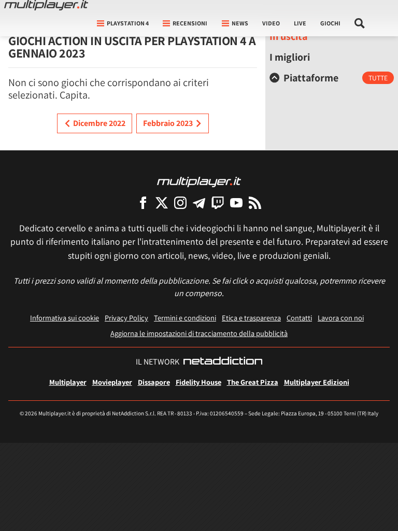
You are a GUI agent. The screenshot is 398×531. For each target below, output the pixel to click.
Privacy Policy (126, 318)
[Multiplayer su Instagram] (180, 202)
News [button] (240, 23)
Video (271, 23)
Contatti (299, 318)
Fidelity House (198, 382)
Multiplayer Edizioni (316, 382)
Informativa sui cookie (64, 318)
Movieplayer (112, 382)
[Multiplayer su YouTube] (236, 202)
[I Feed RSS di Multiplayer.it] (255, 202)
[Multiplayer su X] (161, 202)
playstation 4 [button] (128, 23)
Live (300, 23)
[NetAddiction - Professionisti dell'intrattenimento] (222, 362)
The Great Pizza (252, 382)
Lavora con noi (341, 318)
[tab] (331, 77)
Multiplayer (68, 382)
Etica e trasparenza (251, 318)
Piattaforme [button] (310, 78)
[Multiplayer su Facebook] (143, 202)
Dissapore (154, 382)
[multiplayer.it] (199, 181)
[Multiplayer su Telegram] (199, 202)
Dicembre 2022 (99, 123)
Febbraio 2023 (168, 123)
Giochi (330, 23)
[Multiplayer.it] (46, 5)
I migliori (289, 57)
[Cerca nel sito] (360, 23)
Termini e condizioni (185, 318)
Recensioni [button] (190, 23)
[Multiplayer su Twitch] (217, 202)
